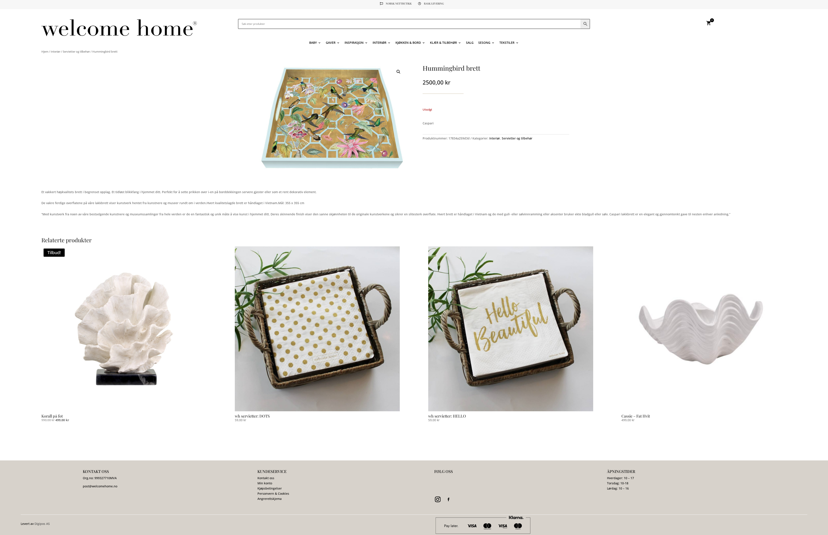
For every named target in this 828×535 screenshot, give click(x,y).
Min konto (264, 483)
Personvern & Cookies (273, 493)
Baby (313, 43)
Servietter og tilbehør (76, 51)
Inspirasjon (354, 43)
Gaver (331, 43)
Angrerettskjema (269, 499)
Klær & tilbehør (443, 43)
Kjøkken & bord (408, 43)
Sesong (484, 43)
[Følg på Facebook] (448, 499)
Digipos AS (42, 524)
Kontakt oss (265, 478)
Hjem (44, 51)
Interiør (379, 43)
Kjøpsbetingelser (269, 488)
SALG (470, 43)
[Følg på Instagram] (437, 499)
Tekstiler (506, 43)
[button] (398, 72)
